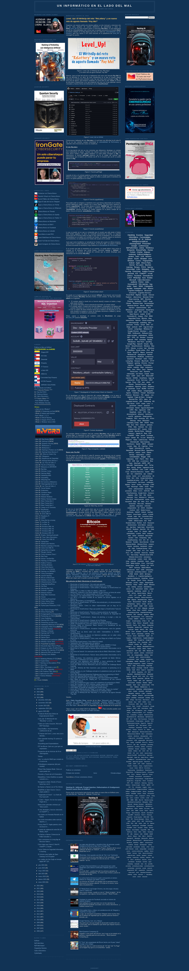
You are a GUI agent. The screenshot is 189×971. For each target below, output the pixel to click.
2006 (38, 931)
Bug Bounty (45, 509)
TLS (128, 555)
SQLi (135, 427)
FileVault (138, 774)
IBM (141, 422)
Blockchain (95, 755)
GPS (133, 337)
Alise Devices (146, 699)
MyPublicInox (149, 806)
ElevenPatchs (129, 772)
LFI (151, 540)
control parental (139, 499)
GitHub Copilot (138, 521)
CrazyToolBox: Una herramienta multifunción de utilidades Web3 (90, 691)
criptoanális (129, 846)
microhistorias (131, 357)
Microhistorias (45, 635)
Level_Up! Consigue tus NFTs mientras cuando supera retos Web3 (91, 684)
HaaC (139, 550)
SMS (129, 333)
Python (141, 282)
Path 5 (142, 459)
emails (136, 849)
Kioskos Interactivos (146, 597)
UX (135, 608)
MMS (136, 800)
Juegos (140, 316)
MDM (128, 599)
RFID (149, 521)
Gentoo (129, 670)
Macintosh (130, 674)
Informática (138, 787)
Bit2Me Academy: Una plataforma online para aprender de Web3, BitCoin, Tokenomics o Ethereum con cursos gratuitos (95, 658)
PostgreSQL (150, 625)
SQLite (149, 495)
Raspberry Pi (45, 516)
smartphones (149, 659)
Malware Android (46, 593)
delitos (146, 589)
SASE (152, 819)
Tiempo (40, 756)
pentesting (84, 757)
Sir (148, 823)
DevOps (131, 455)
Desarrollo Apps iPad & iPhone (51, 646)
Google (134, 246)
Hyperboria (150, 670)
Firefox (136, 324)
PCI (147, 676)
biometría (147, 371)
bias (137, 461)
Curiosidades (145, 237)
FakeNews (136, 393)
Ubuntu (133, 348)
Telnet (135, 831)
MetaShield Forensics (148, 646)
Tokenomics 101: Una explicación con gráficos (85, 643)
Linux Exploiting (46, 618)
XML (147, 629)
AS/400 (129, 753)
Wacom (130, 836)
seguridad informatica (145, 872)
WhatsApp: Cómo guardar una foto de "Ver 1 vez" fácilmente (98, 855)
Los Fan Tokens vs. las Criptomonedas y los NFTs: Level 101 (90, 594)
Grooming (130, 597)
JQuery (144, 791)
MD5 (128, 800)
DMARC (136, 618)
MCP (149, 672)
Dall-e (141, 704)
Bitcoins (86, 755)
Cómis (136, 768)
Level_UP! (73, 28)
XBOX (144, 444)
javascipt (132, 657)
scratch (150, 572)
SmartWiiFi (129, 827)
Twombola (150, 831)
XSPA (142, 570)
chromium (141, 691)
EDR (144, 595)
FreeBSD (131, 776)
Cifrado (128, 303)
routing (142, 659)
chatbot (133, 391)
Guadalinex (150, 780)
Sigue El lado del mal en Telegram (49, 201)
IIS (137, 337)
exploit (142, 314)
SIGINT (134, 821)
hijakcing (148, 857)
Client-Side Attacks (47, 567)
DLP (150, 548)
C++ (152, 761)
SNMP (141, 606)
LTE (145, 672)
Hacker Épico (45, 637)
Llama (144, 386)
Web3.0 (142, 629)
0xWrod (135, 750)
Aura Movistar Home (141, 759)
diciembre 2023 (43, 700)
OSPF (128, 810)
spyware (149, 525)
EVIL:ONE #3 (46, 514)
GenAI (136, 258)
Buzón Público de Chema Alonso (48, 199)
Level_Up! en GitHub (96, 137)
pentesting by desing (133, 612)
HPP (150, 642)
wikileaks (150, 425)
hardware (138, 301)
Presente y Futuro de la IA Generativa (50, 774)
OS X (147, 501)
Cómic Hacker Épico (47, 601)
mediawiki (137, 863)
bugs (150, 301)
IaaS (145, 710)
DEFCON (147, 491)
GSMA (130, 521)
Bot (139, 516)
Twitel (137, 435)
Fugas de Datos (140, 397)
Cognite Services (137, 638)
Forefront (132, 510)
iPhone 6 (140, 695)
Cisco (143, 563)
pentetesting (131, 868)
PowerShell (130, 295)
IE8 (141, 644)
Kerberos (128, 623)
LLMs (138, 269)
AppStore (146, 614)
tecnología (146, 484)
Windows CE (135, 731)
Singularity (128, 685)
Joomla (147, 448)
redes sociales (132, 335)
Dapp (134, 665)
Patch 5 (143, 814)
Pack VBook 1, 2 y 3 (41, 415)
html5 (144, 533)
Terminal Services (141, 384)
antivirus (131, 452)
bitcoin (80, 755)
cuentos (128, 476)
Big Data (44, 469)
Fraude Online (44, 661)
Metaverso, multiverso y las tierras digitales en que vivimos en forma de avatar (95, 592)
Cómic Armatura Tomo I (48, 554)
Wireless (147, 346)
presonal (150, 868)
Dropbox (128, 550)
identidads (138, 861)
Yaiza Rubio (91, 565)
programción (142, 870)
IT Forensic (44, 367)
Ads (127, 527)
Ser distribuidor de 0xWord (42, 388)
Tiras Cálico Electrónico (49, 537)
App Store (133, 527)
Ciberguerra (45, 456)
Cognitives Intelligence (133, 578)
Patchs (135, 625)
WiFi (142, 299)
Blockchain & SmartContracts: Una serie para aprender (87, 584)
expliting (146, 851)
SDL (137, 725)
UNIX (131, 608)
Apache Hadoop (141, 593)
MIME (132, 800)
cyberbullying (131, 533)
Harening (150, 783)
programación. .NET (132, 870)
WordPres (135, 842)
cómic (140, 412)
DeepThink (149, 665)
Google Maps (130, 565)
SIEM (129, 821)
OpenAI (139, 344)
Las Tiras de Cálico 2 (49, 486)
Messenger (134, 486)
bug (151, 284)
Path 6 (144, 648)
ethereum (141, 414)
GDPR (144, 463)
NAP (127, 719)
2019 (38, 894)
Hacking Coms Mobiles (48, 654)
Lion (147, 550)
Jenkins (128, 793)
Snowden (140, 827)
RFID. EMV (146, 817)
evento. (128, 851)
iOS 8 (131, 859)
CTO (143, 616)
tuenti (143, 452)
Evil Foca (151, 388)
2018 (38, 897)
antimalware (143, 335)
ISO (129, 787)
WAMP (151, 834)
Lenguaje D (142, 795)
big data (129, 288)
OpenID (143, 812)
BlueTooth (145, 361)
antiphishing (138, 474)
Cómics (130, 276)
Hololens (128, 785)
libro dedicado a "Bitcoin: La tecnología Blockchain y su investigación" (93, 575)
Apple (138, 263)
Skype (151, 480)
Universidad (130, 269)
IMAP (151, 708)
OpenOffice (150, 450)
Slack (134, 685)
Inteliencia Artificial (130, 789)
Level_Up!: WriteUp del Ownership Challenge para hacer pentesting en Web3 (94, 674)
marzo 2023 (42, 876)
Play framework (130, 721)
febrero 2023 (42, 879)
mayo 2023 (42, 871)
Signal (150, 682)
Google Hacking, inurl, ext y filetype (90, 921)
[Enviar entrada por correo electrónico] (98, 752)
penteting (133, 697)
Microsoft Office (140, 450)
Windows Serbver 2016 (146, 731)
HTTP (152, 361)
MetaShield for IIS (131, 716)
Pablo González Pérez (78, 700)
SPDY (138, 821)
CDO (148, 410)
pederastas (143, 744)
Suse (138, 685)
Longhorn (140, 714)
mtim (142, 863)
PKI (148, 529)
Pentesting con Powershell (89, 704)
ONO (152, 808)
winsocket (144, 876)
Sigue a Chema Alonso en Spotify (48, 215)
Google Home (142, 493)
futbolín (138, 855)
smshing (147, 697)
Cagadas (128, 638)
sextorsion (150, 533)
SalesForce (149, 680)
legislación (142, 410)
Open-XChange (136, 812)
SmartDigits (143, 825)
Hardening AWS (46, 475)
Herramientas (149, 303)
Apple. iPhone (144, 757)
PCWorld (141, 357)
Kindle (144, 793)
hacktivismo (149, 414)
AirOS (141, 753)
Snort (135, 827)
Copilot (140, 595)
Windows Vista (138, 303)
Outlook (143, 512)
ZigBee (142, 842)
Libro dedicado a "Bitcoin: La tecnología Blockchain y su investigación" (96, 564)
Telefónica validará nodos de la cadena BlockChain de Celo (89, 686)
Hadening (144, 783)
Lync (152, 797)
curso (148, 403)
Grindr (144, 780)
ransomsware (130, 659)
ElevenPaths (141, 250)
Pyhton (149, 648)
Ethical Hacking (47, 417)
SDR (136, 650)
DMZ (149, 538)
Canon (149, 702)
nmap (127, 561)
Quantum (130, 359)
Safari (136, 531)
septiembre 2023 (43, 708)
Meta (142, 501)
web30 (145, 591)
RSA (147, 459)
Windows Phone (142, 544)
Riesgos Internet (46, 552)
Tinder (135, 584)
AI (139, 239)
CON (151, 312)
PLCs (127, 553)
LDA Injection (150, 793)
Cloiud (140, 765)
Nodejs (151, 623)
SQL (140, 650)
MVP (137, 510)
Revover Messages (139, 819)
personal (131, 273)
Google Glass (132, 642)
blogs (128, 327)
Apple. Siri (136, 757)
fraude (145, 295)
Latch (116, 755)
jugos (150, 861)
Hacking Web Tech (47, 588)
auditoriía (130, 844)
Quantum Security (47, 443)
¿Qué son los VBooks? (42, 409)
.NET (128, 337)
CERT (139, 702)
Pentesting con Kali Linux (49, 622)
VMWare (136, 687)
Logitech (136, 797)
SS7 (144, 680)
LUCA (129, 278)
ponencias (138, 868)
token (115, 757)
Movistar (148, 299)
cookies (140, 559)
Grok (138, 642)
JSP (152, 621)
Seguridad (130, 497)
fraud (127, 742)
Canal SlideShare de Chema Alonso (49, 237)
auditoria (130, 736)
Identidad (109, 755)
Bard (145, 433)
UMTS (140, 584)
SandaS (151, 606)
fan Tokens (139, 374)
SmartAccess (135, 825)
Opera (152, 501)
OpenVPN (128, 625)
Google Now (138, 780)
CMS (136, 538)
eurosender (151, 849)
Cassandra (149, 763)
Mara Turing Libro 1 (47, 505)
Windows (131, 261)
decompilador (139, 738)
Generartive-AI (147, 776)
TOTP (138, 403)
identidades (131, 861)
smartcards (141, 697)
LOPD (131, 410)
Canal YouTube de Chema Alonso (48, 241)
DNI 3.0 (141, 768)
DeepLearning (147, 416)
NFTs (71, 757)
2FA (75, 755)
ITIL (133, 787)
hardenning (135, 857)
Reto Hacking (94, 757)
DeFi (152, 491)
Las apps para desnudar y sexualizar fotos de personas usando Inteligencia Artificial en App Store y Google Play (99, 845)
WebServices (143, 687)
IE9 (139, 501)
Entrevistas (137, 271)
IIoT (153, 785)
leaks (135, 516)
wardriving (138, 591)
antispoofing (149, 570)
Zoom (133, 631)
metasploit (137, 288)
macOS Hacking (46, 575)
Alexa (139, 420)
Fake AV (146, 667)
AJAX (143, 750)
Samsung (137, 567)
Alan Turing (138, 699)
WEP (129, 731)
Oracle (146, 344)
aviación (136, 652)
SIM (145, 495)
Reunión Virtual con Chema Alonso (49, 196)
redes (147, 282)
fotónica (146, 655)
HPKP (134, 708)
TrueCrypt (130, 629)
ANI (148, 750)
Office (138, 369)
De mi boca (147, 768)
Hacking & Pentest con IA (50, 450)
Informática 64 (139, 448)
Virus (135, 497)
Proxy (134, 382)
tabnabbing (149, 874)
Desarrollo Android (47, 629)
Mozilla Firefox (139, 431)
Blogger (143, 457)
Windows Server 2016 (48, 422)
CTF (135, 595)
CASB (129, 763)
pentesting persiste (149, 866)
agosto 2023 (42, 711)
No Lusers (140, 265)
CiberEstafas (45, 494)
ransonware (149, 746)
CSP (139, 763)
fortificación (136, 333)
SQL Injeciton (143, 725)
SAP (140, 680)
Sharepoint (150, 523)
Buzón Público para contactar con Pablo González (84, 710)
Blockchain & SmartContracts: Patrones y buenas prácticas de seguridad (93, 612)
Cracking (150, 337)
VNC (152, 729)
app (145, 474)
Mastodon (129, 542)
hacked (149, 354)
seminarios (129, 614)
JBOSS (134, 672)
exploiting (143, 322)
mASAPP (144, 610)
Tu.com (143, 437)
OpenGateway (138, 465)
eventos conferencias (137, 851)
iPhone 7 (151, 742)
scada (128, 469)
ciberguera (131, 693)
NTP (139, 676)
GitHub (133, 437)
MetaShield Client (142, 599)
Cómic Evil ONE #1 (47, 548)
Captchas (145, 446)
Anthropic (139, 614)
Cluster (43, 597)
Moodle (144, 601)
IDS (144, 540)
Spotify (138, 444)
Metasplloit (145, 802)
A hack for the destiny (48, 569)
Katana (139, 793)
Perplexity (129, 418)
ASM (133, 548)
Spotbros (128, 829)
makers (140, 405)
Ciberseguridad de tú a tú (49, 484)
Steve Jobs (140, 503)
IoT (152, 324)
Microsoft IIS (132, 648)
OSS (132, 810)
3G (139, 446)
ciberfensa (136, 736)
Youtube (130, 312)
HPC (128, 783)
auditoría (134, 282)
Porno (144, 580)
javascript (149, 352)
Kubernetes (44, 490)
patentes (133, 561)
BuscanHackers (135, 616)
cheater (135, 691)
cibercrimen (137, 297)
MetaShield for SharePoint (134, 802)
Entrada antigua (116, 773)
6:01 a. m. (95, 752)
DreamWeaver (140, 770)
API (147, 418)
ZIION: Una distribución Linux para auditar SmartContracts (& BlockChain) (93, 623)
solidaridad (131, 748)
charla (143, 403)
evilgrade (134, 695)
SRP (143, 821)
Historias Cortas (46, 471)
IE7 (148, 540)
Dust (132, 425)
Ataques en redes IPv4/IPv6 (50, 648)
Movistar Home (148, 297)
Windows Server (133, 305)
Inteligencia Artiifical (137, 712)
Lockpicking (133, 714)
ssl (153, 382)
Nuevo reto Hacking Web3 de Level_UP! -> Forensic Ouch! (89, 676)
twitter (129, 286)
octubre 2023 (42, 705)
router (137, 659)
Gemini (130, 329)
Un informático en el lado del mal (94, 5)
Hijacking (138, 386)
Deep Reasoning (132, 493)
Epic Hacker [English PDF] (49, 610)
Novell (139, 580)
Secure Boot (131, 682)
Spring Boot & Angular (48, 550)
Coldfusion (130, 640)
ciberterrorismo (132, 525)
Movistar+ (136, 395)
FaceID (149, 595)
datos (146, 399)
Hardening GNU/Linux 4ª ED (50, 624)
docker (129, 367)
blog (150, 318)
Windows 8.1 (143, 497)
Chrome (144, 363)
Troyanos (138, 365)
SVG (132, 823)
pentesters (138, 416)
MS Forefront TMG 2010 (48, 671)
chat (150, 427)
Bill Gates (148, 574)
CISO (141, 469)
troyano (144, 429)
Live (134, 646)
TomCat (134, 729)
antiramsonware (149, 842)
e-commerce (145, 461)
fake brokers (149, 740)
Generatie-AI (146, 706)
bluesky (136, 844)
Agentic (128, 393)
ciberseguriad (143, 844)
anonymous (147, 557)
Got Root (44, 586)
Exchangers (151, 772)
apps (149, 384)
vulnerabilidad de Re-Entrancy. (108, 245)
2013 (38, 911)
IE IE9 (148, 314)
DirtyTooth (137, 463)
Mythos (139, 604)
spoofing (149, 342)
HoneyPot (137, 597)
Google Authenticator (146, 478)
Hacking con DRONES (48, 571)
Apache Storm (141, 755)
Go (128, 580)
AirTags (132, 699)
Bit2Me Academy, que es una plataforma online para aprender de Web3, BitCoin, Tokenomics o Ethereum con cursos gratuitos (93, 573)
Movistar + (143, 331)
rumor (137, 872)
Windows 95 (150, 650)
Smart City (145, 553)
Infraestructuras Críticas (48, 582)
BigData (138, 295)
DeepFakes (150, 310)
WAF (150, 531)
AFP (152, 697)
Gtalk (133, 670)
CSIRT (134, 763)
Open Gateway (145, 442)
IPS (133, 710)
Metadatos (145, 269)
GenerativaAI (130, 778)
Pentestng (151, 719)
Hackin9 (131, 644)
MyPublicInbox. (140, 806)
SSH (129, 461)
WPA (144, 650)
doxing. (143, 846)
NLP (131, 719)
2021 (38, 888)
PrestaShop (130, 627)
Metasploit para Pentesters (111, 700)
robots (148, 382)
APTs (152, 633)
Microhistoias (141, 716)
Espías (133, 667)
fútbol (150, 559)
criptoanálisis (140, 455)
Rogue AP (129, 606)
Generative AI (131, 316)
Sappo (141, 582)
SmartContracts (106, 757)
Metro (150, 802)
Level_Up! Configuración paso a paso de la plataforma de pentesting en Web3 (95, 682)
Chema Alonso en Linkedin (46, 231)
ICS (143, 550)
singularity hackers (132, 401)
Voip (149, 412)
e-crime (140, 348)
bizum (130, 691)
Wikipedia (144, 608)
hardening (132, 254)
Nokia (135, 719)
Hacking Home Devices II (50, 452)
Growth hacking (136, 621)
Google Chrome (133, 331)
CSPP (146, 469)
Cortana (130, 618)
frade (139, 853)
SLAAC (136, 582)
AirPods (134, 593)
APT (143, 376)
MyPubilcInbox (131, 604)
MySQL (149, 339)
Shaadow (138, 682)
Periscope (149, 814)
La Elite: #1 (45, 522)
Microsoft (132, 280)
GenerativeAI (132, 284)
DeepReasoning (132, 540)
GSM (150, 429)
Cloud (129, 352)
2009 (38, 922)
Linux (150, 258)
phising (143, 746)
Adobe (134, 535)
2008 (38, 925)
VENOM (146, 834)
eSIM (135, 740)
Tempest (129, 514)
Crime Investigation (47, 573)
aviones (142, 652)
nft (67, 757)
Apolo (152, 699)
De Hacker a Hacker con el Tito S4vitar (50, 787)
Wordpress (132, 342)
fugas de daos (131, 855)
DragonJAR (44, 352)
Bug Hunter (45, 439)
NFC (149, 463)
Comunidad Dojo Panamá (48, 377)
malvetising (130, 863)
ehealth (130, 516)
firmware (129, 853)
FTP (141, 518)
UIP (128, 834)
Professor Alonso (42, 394)
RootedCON (130, 650)
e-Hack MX (44, 370)
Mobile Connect (145, 510)
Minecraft (130, 804)
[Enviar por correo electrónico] (67, 750)
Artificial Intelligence (144, 254)
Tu (144, 729)
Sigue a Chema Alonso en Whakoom (49, 208)
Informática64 (134, 442)
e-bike (143, 693)
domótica (136, 546)
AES (135, 614)
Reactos (129, 680)
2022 (38, 885)
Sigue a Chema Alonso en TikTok (48, 205)
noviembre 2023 (43, 703)
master (151, 546)
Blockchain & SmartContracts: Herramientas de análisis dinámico (91, 622)
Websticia (148, 503)
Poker (134, 678)
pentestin (150, 610)
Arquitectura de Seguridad (50, 458)
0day (135, 446)
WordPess (129, 842)
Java (133, 369)
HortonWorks (145, 708)
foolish (134, 476)
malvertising (140, 633)
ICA (148, 565)
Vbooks (145, 531)
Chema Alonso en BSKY (46, 224)
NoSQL (144, 604)
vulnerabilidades (134, 457)
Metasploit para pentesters (52, 639)
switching (147, 633)
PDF (139, 382)
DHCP (129, 665)
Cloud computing (148, 320)
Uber (131, 687)
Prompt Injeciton (138, 817)
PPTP (152, 565)
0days (147, 561)
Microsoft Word (137, 601)
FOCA (143, 267)
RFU (152, 817)
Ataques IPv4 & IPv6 (48, 420)
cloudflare (131, 350)
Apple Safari (141, 527)
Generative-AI (148, 276)
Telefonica (129, 584)
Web (139, 836)
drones (139, 467)
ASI (134, 753)
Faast (151, 359)
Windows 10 (148, 329)
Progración (129, 817)
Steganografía (149, 582)
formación (131, 250)
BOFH (141, 574)
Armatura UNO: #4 (48, 526)
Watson (135, 836)
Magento (134, 599)
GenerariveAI (138, 776)
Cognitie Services (148, 765)
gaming (137, 363)
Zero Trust (130, 652)
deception (138, 631)
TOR (128, 391)
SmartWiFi (130, 435)
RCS (152, 721)
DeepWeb (149, 508)
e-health (150, 514)
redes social (132, 872)
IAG (149, 621)
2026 (38, 689)
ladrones (128, 633)
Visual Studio (137, 514)
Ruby (151, 459)
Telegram (130, 363)
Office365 (130, 465)
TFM (152, 685)
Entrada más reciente (73, 773)
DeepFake (145, 578)
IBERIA (148, 785)
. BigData (149, 748)
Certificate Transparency (133, 663)
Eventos (139, 235)
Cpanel (143, 663)
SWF (136, 823)
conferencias (144, 246)
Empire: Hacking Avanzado (49, 535)
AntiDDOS (141, 535)
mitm (144, 288)
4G (129, 548)
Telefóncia (129, 831)
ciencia (128, 589)
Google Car (141, 640)
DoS (140, 540)
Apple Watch (141, 635)
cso (133, 589)
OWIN (136, 810)
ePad (148, 846)
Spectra (150, 267)
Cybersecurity (143, 440)
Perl (139, 625)
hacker (143, 435)
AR (151, 750)
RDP (146, 480)
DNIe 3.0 (142, 618)
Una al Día (43, 665)
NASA (136, 808)
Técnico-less (134, 371)
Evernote (128, 706)
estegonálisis (143, 849)
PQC (140, 495)
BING (151, 316)
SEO (135, 418)
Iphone (130, 258)
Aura (144, 278)
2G (149, 591)
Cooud (131, 768)
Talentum (150, 369)
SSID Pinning (148, 821)
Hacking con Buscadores (48, 663)
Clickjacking (143, 538)
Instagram (149, 397)
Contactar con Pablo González (93, 746)
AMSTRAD (135, 469)
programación (139, 310)
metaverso (149, 367)
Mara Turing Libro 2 (47, 503)
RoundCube (131, 725)
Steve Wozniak (144, 542)
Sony (151, 627)
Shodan (142, 337)
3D (138, 508)
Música (150, 288)
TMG (149, 829)
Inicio (95, 773)
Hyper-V (143, 670)
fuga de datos (148, 327)
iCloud (134, 610)
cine (152, 395)
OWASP (137, 512)
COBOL (144, 702)
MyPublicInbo (148, 804)
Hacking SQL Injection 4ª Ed (50, 650)
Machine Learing (149, 800)
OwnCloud (137, 814)
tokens (78, 758)
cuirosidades (136, 846)
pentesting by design (137, 866)
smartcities (140, 561)
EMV (135, 640)
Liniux (131, 797)
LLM (142, 256)
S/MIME (136, 606)
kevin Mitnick (142, 525)
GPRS (151, 335)
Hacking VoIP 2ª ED (47, 633)
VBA (141, 834)
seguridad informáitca (146, 612)
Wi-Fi (137, 570)
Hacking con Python (47, 603)
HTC (132, 783)
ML (138, 437)
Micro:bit (134, 676)
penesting (128, 866)
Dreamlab (43, 359)
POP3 (151, 676)
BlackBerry (131, 576)
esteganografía (148, 391)
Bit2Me (144, 388)
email (145, 559)
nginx (137, 657)
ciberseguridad (135, 244)
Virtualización (131, 570)
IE (129, 672)
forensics (131, 433)
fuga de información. (148, 853)
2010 (38, 920)
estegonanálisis (139, 655)
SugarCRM (143, 829)
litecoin (133, 633)
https (142, 367)
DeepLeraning (131, 770)
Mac (136, 410)
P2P (150, 433)
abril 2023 (41, 873)
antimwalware (149, 733)
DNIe (137, 478)
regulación (130, 591)
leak (152, 350)
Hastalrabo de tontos (133, 480)
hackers (148, 256)
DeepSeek (133, 412)
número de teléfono (145, 657)
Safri (145, 823)
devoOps (147, 738)
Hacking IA (45, 441)
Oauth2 (147, 472)
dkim (128, 467)
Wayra (142, 352)
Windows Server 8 (148, 840)
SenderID (137, 553)
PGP (136, 459)
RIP (132, 819)
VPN (144, 412)
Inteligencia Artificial (140, 241)
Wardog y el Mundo (47, 631)
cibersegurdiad (144, 736)
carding (133, 587)
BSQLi (135, 491)
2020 (38, 891)
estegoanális (141, 740)
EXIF (145, 704)
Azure (138, 388)
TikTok (151, 465)
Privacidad (146, 244)
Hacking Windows (46, 565)
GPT (140, 327)
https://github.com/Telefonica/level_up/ (104, 515)
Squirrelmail (139, 727)
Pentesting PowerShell (48, 599)
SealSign (150, 512)
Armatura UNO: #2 (48, 531)
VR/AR (146, 422)
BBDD (152, 614)
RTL (152, 678)
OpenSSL (143, 529)
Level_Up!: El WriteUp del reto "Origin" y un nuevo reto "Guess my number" (94, 689)
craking (150, 844)
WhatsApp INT (45, 480)
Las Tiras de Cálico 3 (49, 462)
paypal (152, 589)
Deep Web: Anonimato (48, 595)
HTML (130, 427)
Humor (150, 250)
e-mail (150, 273)
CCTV (148, 661)
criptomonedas (141, 307)
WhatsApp (137, 278)
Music (152, 550)
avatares (151, 544)
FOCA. (133, 774)
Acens (134, 635)
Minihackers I (46, 448)
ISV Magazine (138, 710)
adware (147, 395)
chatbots (149, 474)
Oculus (141, 810)
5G (152, 591)
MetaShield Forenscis (140, 674)
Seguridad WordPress (48, 584)
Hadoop (142, 565)
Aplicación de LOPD (46, 673)
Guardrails (144, 642)
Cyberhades (38, 953)
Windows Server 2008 (146, 555)
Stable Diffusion (146, 567)
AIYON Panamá (45, 381)
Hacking (103, 755)
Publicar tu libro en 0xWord (42, 347)
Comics (138, 261)
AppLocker (149, 755)
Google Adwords (149, 778)
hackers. (150, 855)
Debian (149, 452)
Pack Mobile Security (42, 400)
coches (145, 514)
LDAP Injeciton (129, 795)
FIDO (128, 774)
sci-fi (139, 476)
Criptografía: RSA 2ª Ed (48, 627)
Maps (134, 623)
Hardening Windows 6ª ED (48, 658)
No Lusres (147, 808)
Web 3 (144, 836)
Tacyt (143, 369)
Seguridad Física (134, 318)
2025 (38, 692)
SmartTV (136, 352)
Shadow (145, 682)
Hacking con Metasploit (48, 560)
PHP (136, 339)
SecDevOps (132, 503)
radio (128, 369)
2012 (38, 914)
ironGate (145, 861)
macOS (130, 416)
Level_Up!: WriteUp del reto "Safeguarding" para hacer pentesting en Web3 (94, 678)
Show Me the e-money (48, 520)
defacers (137, 693)
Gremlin (133, 580)
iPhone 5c (144, 742)
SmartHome (143, 378)
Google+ (128, 621)
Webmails (149, 431)
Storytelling (44, 477)
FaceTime (149, 618)
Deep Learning (134, 299)
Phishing (130, 301)
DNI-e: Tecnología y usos (48, 667)
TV (140, 531)
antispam (150, 444)
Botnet (137, 408)
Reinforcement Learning (133, 723)
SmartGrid (150, 825)
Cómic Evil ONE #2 (48, 539)
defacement (139, 589)
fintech (151, 851)
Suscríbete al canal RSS (46, 234)
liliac (138, 744)
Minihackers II (46, 445)
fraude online (140, 350)
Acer (137, 753)
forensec (135, 853)
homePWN (138, 742)
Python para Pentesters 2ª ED (50, 605)
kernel (133, 484)
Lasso (149, 644)
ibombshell (143, 546)
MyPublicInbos (131, 806)
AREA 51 (43, 374)
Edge (134, 501)
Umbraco (136, 834)
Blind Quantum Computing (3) (88, 931)
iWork (138, 610)
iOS (136, 273)
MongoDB (145, 623)
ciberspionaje (132, 559)
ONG (136, 495)
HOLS (138, 670)
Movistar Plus (133, 399)
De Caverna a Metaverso (49, 482)
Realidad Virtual (131, 523)
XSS (140, 312)
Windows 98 (144, 838)
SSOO (149, 725)
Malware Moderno (46, 497)
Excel (138, 380)
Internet (132, 265)
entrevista (147, 506)
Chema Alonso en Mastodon (47, 221)
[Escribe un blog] (69, 750)
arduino (138, 452)
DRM (137, 704)
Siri (146, 427)
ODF (140, 401)
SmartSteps (132, 727)
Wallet (146, 584)
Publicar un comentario (73, 770)
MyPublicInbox (39, 943)
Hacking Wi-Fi (45, 512)
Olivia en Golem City (49, 454)
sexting (139, 484)
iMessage (130, 572)
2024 (38, 694)
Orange (139, 648)
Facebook (137, 276)
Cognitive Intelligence (135, 290)
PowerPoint (140, 678)
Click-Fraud (149, 563)
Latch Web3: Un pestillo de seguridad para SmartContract (88, 687)
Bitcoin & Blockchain (47, 578)
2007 (38, 928)
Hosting (136, 644)
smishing (130, 874)
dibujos (140, 391)
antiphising (139, 689)
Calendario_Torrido (133, 422)
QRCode (147, 678)
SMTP (131, 567)
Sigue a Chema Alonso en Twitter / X (49, 218)
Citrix (145, 359)
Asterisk (130, 702)
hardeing (129, 857)
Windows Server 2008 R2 (133, 733)
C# (151, 635)
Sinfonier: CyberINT (47, 590)
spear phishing (146, 476)
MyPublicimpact (39, 945)
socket (135, 874)
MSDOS (128, 529)
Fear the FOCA (41, 392)
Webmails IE (130, 838)
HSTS (137, 565)
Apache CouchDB (132, 755)
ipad (135, 312)
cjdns (150, 736)
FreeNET (138, 706)
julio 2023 (41, 865)
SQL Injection (143, 284)
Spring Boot (45, 541)
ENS (148, 457)
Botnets (131, 384)
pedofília (150, 863)
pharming (137, 746)
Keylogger (149, 712)
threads (137, 748)
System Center (146, 685)
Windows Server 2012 (48, 641)
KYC (144, 712)
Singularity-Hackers (40, 948)
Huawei (143, 785)
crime (128, 655)
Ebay (150, 704)
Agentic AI (139, 433)
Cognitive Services (144, 293)
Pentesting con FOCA (48, 616)
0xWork (130, 750)
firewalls (151, 631)
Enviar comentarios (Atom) (83, 777)
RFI (132, 553)
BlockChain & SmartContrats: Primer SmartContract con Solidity (90, 586)
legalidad (130, 397)
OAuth (146, 486)
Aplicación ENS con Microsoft (50, 652)
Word (143, 733)
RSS (137, 425)
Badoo (149, 759)
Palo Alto (129, 678)
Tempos (137, 267)
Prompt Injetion (139, 721)
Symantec (128, 729)
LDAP (133, 376)
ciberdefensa (147, 587)
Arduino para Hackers (48, 543)
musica (128, 697)
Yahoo (135, 440)
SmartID (151, 553)
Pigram (144, 625)
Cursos (132, 252)
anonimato (131, 388)
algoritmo (132, 506)
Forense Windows (46, 676)
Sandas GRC (138, 627)
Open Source (134, 314)
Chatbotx (135, 765)
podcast (134, 327)
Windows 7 (129, 310)
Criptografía (148, 286)
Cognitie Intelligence (148, 638)
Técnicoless (147, 365)
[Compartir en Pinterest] (75, 750)
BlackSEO (146, 420)
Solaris (146, 827)
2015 (38, 905)
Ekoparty (43, 363)
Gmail (143, 324)
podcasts (130, 324)
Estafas (150, 278)
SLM (144, 523)
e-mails (130, 446)
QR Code (150, 604)
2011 (38, 917)
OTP (142, 480)
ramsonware (150, 870)
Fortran (151, 774)
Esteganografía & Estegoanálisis (51, 614)
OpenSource (130, 444)
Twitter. (144, 831)
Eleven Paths (146, 263)
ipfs (134, 744)
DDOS (143, 508)
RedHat (139, 523)
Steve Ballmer (135, 829)
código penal (131, 738)
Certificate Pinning (141, 548)
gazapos (144, 855)
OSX (143, 676)
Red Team (44, 556)
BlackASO (142, 661)
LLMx (136, 795)
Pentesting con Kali (48, 411)
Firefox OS (144, 774)
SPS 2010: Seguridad (47, 669)
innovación (132, 293)
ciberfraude (148, 691)
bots (143, 382)
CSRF (152, 484)
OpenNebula (150, 812)
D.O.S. (141, 491)
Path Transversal (142, 719)
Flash (133, 706)
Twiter (139, 831)
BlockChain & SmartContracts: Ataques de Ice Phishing (88, 620)
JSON (145, 644)
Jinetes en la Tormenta (48, 507)
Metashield (129, 450)
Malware (147, 252)
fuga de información (147, 408)
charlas (140, 252)
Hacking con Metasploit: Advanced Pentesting (83, 702)
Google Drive (149, 640)
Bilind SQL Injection (138, 761)
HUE (139, 708)
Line (128, 714)
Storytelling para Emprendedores (48, 743)
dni (132, 655)
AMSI (127, 699)
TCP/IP (152, 542)
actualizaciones (131, 689)
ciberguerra (142, 354)
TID (142, 395)
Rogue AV (143, 723)
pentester (147, 405)
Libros (141, 248)
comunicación (149, 652)
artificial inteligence (148, 689)
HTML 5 (144, 621)
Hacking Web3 (45, 473)
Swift (150, 727)
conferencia (149, 357)
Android (131, 263)
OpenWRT (130, 814)
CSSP (143, 763)
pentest (76, 757)
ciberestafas (131, 374)
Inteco (149, 787)
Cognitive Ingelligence (145, 576)
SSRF (145, 606)
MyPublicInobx (149, 716)
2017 (38, 900)
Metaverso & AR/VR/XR (48, 467)
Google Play (131, 344)
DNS (147, 324)
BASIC (136, 574)
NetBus (141, 808)
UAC (141, 371)
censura (139, 587)
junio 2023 (41, 868)
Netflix (141, 486)
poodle (144, 868)
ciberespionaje (134, 322)
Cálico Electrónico (42, 396)
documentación (131, 414)
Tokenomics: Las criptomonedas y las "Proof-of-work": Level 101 (90, 596)
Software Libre (147, 333)
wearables (143, 748)
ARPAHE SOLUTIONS (47, 385)
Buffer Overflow (135, 563)
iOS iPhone (138, 859)
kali (145, 348)
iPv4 (148, 350)
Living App (129, 361)
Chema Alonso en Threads (46, 211)
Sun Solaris (141, 482)
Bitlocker (149, 593)
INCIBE (128, 710)
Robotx (147, 819)
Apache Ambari (148, 753)
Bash (128, 616)
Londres (142, 797)
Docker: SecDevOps (47, 558)
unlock (134, 876)
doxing (133, 467)
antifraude (151, 608)
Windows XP (132, 354)
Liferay (148, 795)
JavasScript (151, 791)
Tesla (127, 608)
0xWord (36, 940)
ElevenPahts (150, 527)
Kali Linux (144, 380)
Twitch (148, 729)
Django (128, 667)
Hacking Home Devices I (50, 460)
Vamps (136, 629)
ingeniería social (148, 467)
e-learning (149, 693)
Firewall (143, 393)
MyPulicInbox (129, 808)
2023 (38, 697)
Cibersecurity (149, 616)
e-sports (138, 533)
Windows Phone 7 (137, 840)
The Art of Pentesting (48, 465)
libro (149, 322)
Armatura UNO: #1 (48, 533)
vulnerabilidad (129, 661)
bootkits (129, 610)
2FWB (131, 574)
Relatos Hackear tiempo (48, 499)
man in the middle (149, 695)
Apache (138, 320)
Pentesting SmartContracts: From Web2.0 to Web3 (86, 641)
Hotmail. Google (136, 785)
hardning (142, 857)
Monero (139, 623)
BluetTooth (147, 761)
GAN (128, 486)
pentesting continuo (141, 572)
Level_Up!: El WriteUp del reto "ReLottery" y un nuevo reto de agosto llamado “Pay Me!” (91, 19)
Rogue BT (150, 723)
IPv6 (146, 316)
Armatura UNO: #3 (48, 529)
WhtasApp (137, 838)
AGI (140, 750)
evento (147, 499)
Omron (146, 810)
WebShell (149, 836)
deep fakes (139, 506)
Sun (132, 474)
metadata (142, 339)
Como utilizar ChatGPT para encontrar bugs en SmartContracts (90, 646)
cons (150, 331)
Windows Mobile (131, 544)
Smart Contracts (132, 482)
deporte (129, 546)
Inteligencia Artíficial (142, 789)
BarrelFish (128, 761)
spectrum (140, 874)
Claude (147, 374)
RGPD (127, 819)
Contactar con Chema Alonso (47, 193)
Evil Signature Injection (140, 772)
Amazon (137, 361)
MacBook (135, 529)
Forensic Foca (148, 518)
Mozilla (149, 601)
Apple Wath (130, 757)
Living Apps (138, 329)
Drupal (151, 578)
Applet (147, 635)
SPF (146, 465)
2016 (38, 902)
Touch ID (140, 729)
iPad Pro (144, 859)
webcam (142, 425)
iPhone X (129, 744)
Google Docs (130, 780)
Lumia (147, 797)
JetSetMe (133, 793)
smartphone (130, 386)
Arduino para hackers (48, 413)
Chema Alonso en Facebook (47, 227)
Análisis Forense (46, 563)
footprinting (147, 401)
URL (131, 834)
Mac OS (141, 800)
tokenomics (70, 758)
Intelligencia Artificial (136, 791)
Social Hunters (45, 488)
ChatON (129, 765)
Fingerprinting (147, 261)
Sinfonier (141, 427)
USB (133, 461)
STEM (127, 823)
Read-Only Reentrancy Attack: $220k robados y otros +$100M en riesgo (93, 645)
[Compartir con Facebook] (73, 750)
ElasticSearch (148, 770)
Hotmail (151, 440)
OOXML (135, 378)
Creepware (150, 663)
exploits (136, 367)
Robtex (135, 680)
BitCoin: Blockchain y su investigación (82, 600)
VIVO (139, 608)
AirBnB (136, 661)
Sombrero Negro (46, 492)
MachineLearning (148, 714)
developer (138, 359)
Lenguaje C (129, 646)
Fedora (151, 667)
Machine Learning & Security (50, 546)
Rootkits (135, 542)
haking (132, 742)
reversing (142, 418)
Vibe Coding (134, 555)
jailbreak (130, 339)
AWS (129, 535)
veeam (139, 876)
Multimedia (130, 512)
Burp (135, 702)
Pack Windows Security (42, 403)
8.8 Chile (43, 356)
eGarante (145, 631)
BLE (133, 478)
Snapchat (146, 627)
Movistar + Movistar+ (139, 804)
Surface (145, 727)
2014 (38, 908)
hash (151, 655)
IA (142, 239)
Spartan (151, 827)
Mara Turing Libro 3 (47, 501)
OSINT (43, 518)
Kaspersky (140, 672)
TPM (153, 829)
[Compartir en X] (71, 750)
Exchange (139, 667)
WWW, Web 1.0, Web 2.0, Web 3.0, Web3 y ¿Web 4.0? (88, 591)
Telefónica (150, 248)
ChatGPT (143, 273)
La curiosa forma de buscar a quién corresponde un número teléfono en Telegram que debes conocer (98, 878)
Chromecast (132, 704)
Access (129, 635)
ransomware (130, 408)
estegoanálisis (132, 508)
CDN (152, 661)
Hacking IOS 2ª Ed (47, 620)
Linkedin (130, 431)
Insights (145, 787)
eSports (128, 695)
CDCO (130, 595)
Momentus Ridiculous (137, 472)
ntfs (146, 863)
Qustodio (147, 721)
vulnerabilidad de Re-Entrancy (109, 142)
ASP (129, 593)
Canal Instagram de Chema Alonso (49, 244)
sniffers (148, 455)
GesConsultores (139, 778)
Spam (135, 286)
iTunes (149, 859)
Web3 (83, 758)
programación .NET (134, 429)
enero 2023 (42, 882)
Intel (145, 521)
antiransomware (138, 489)
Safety (140, 823)
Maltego (139, 646)
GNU (134, 550)
